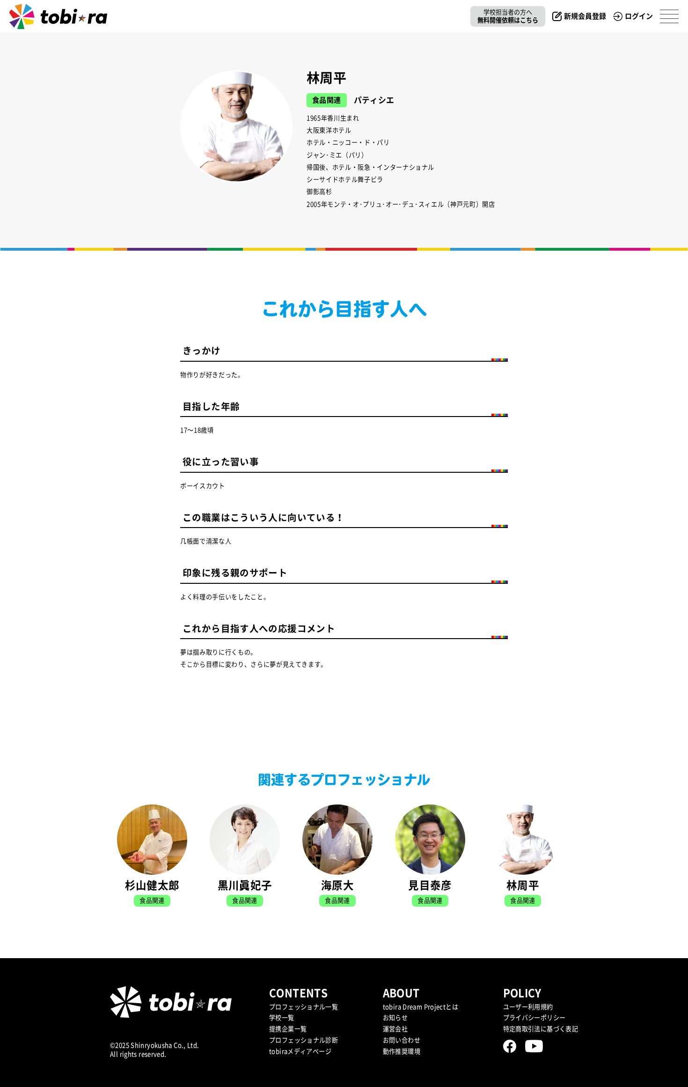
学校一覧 (281, 1017)
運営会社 (395, 1029)
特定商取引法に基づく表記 (540, 1029)
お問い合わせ (401, 1040)
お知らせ (395, 1017)
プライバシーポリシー (534, 1017)
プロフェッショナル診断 (303, 1040)
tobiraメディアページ (300, 1051)
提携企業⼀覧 (288, 1029)
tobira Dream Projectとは (420, 1007)
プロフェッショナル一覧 (303, 1007)
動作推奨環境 (401, 1051)
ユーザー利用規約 (528, 1007)
